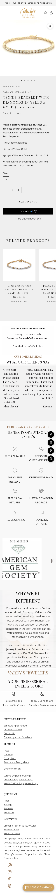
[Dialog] (15, 449)
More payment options (28, 218)
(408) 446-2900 (19, 3)
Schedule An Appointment (40, 3)
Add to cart (28, 201)
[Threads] (51, 458)
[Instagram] (51, 442)
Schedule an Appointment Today (20, 846)
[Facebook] (51, 434)
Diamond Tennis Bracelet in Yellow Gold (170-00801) (19, 289)
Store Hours (45, 846)
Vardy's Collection (17, 91)
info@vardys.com (14, 701)
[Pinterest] (51, 450)
